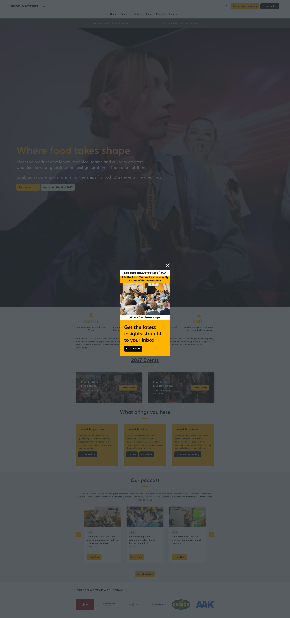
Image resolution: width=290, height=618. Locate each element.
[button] (167, 265)
